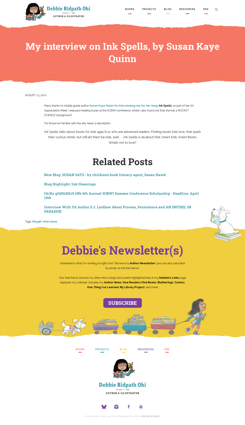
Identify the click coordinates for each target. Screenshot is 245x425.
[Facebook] (128, 407)
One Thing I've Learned (103, 287)
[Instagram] (116, 407)
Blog (168, 9)
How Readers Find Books (139, 282)
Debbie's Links (169, 277)
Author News (113, 282)
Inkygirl (37, 221)
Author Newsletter (143, 263)
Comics (179, 282)
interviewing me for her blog (138, 105)
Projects (149, 9)
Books (129, 9)
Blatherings (165, 282)
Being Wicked (151, 416)
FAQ (205, 9)
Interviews (50, 221)
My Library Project (132, 287)
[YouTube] (141, 407)
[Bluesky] (104, 407)
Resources (187, 9)
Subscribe (122, 303)
